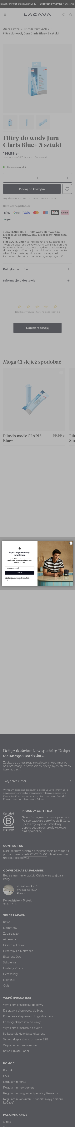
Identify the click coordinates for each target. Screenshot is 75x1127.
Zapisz (19, 573)
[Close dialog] (70, 543)
